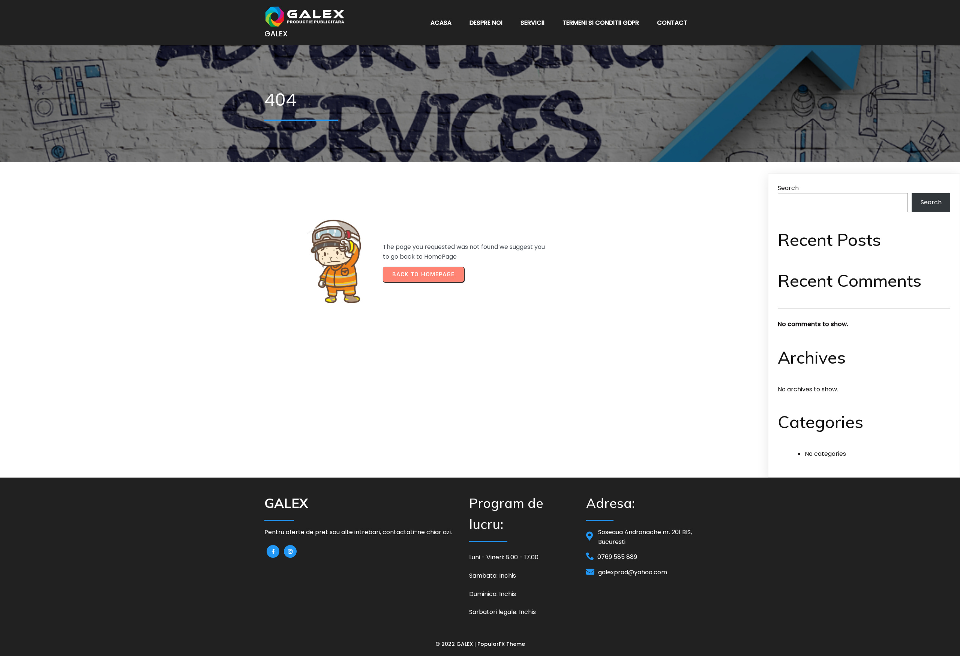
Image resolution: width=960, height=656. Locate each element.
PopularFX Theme (501, 644)
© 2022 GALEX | (456, 644)
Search (788, 188)
